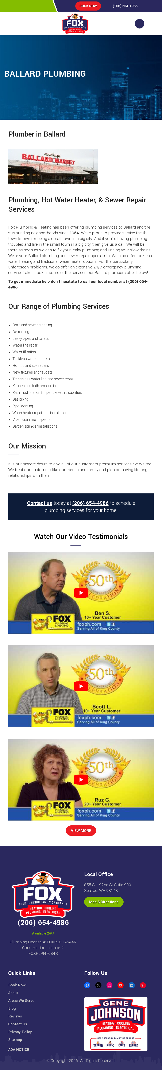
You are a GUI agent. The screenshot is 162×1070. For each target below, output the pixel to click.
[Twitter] (19, 6)
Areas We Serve (21, 1000)
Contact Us (17, 1024)
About (13, 993)
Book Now (88, 6)
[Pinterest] (28, 6)
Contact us (39, 503)
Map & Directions (104, 902)
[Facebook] (10, 6)
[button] (13, 23)
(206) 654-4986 (125, 6)
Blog (12, 1008)
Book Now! (17, 985)
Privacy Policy (20, 1032)
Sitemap (15, 1039)
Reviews (15, 1016)
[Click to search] (139, 23)
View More (81, 830)
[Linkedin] (37, 6)
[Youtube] (47, 6)
